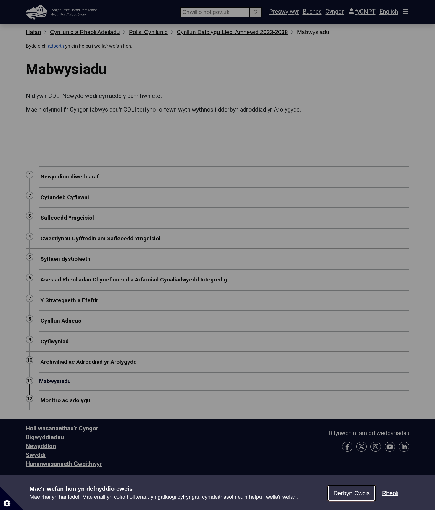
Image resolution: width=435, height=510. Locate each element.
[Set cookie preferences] (12, 498)
